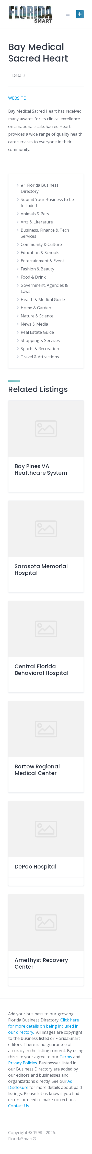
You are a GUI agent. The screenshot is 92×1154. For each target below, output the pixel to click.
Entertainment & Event (42, 261)
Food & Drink (33, 277)
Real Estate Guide (37, 332)
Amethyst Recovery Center (41, 963)
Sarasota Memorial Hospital (41, 570)
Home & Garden (36, 308)
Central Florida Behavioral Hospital (41, 670)
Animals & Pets (35, 214)
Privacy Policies (22, 1063)
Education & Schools (40, 252)
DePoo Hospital (35, 866)
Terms (66, 1057)
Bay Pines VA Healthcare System (41, 469)
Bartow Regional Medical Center (37, 770)
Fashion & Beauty (37, 269)
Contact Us (18, 1106)
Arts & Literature (37, 222)
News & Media (34, 324)
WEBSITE (17, 98)
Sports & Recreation (40, 348)
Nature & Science (37, 316)
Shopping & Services (40, 340)
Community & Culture (41, 244)
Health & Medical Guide (43, 299)
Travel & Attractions (40, 357)
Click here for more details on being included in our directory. (43, 1026)
